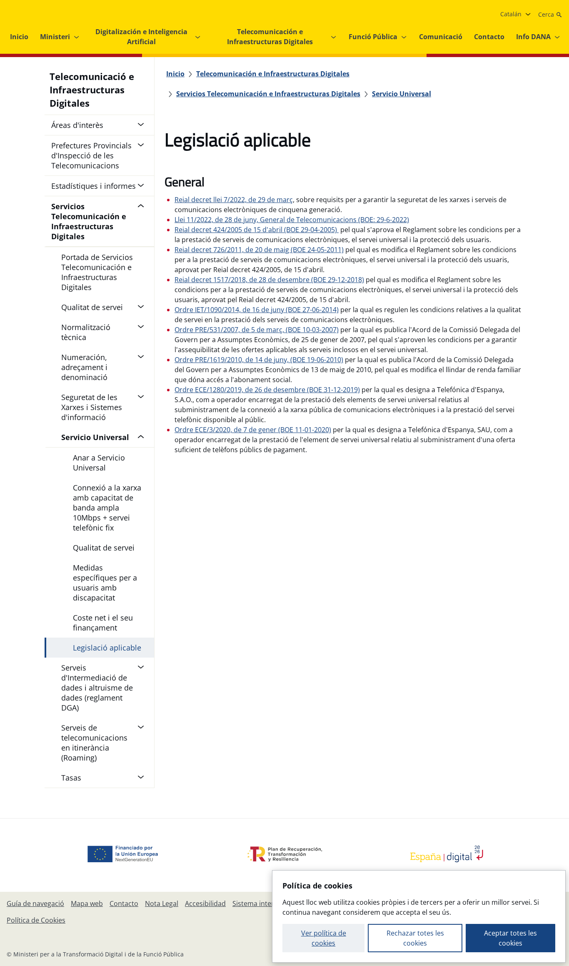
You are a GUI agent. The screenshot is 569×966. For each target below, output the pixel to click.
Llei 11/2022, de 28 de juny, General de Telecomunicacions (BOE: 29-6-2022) (292, 219)
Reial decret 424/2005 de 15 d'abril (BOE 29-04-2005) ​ (257, 229)
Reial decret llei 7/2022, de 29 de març (234, 199)
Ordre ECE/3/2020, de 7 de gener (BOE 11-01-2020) (253, 429)
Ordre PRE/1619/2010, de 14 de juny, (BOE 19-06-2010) (259, 359)
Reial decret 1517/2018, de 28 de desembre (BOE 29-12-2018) (269, 279)
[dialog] (419, 916)
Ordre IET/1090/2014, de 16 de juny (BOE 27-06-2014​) (257, 309)
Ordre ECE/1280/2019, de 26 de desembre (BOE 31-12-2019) (267, 389)
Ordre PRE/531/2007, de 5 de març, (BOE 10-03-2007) (257, 329)
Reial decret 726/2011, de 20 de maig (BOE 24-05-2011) (259, 249)
